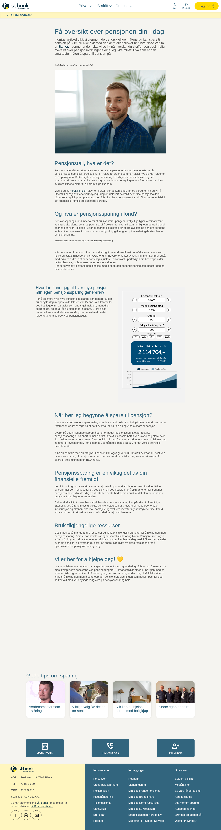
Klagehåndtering (103, 796)
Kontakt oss (110, 748)
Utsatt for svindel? (185, 820)
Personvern (100, 778)
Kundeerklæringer (185, 808)
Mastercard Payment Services (146, 820)
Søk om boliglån (184, 778)
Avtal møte (45, 748)
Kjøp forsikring (183, 796)
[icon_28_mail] (36, 815)
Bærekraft (99, 814)
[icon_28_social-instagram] (26, 815)
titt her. (64, 46)
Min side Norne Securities (143, 802)
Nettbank (133, 778)
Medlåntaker (182, 784)
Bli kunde (176, 748)
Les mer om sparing (187, 802)
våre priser (43, 802)
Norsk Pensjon (78, 190)
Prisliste (98, 820)
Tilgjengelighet (102, 802)
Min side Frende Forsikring (144, 790)
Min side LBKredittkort (141, 808)
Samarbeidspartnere (105, 784)
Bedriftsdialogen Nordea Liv (145, 814)
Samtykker (99, 808)
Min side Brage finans (141, 796)
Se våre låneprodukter (188, 790)
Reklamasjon (101, 790)
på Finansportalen (41, 806)
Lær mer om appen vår (188, 814)
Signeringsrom (137, 784)
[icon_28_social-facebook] (15, 815)
